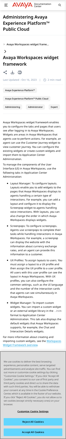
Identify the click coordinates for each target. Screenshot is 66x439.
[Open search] (59, 5)
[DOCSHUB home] (32, 5)
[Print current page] (20, 72)
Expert (54, 107)
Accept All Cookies (33, 432)
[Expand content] (5, 51)
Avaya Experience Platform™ (20, 90)
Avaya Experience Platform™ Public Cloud (26, 98)
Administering (12, 107)
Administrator (35, 107)
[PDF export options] (12, 72)
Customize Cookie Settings (32, 411)
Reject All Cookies (32, 421)
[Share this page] (5, 72)
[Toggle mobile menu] (6, 5)
